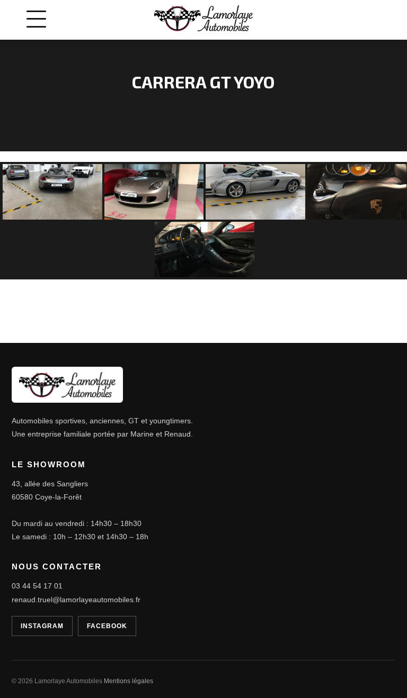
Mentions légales (128, 681)
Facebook (107, 626)
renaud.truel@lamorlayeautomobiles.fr (76, 599)
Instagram (42, 626)
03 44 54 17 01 (37, 586)
